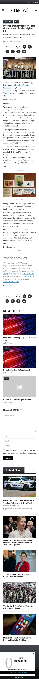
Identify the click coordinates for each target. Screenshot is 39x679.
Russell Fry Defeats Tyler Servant (17, 400)
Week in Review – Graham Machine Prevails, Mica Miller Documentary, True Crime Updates (17, 542)
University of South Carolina (16, 86)
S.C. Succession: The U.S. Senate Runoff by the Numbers (16, 575)
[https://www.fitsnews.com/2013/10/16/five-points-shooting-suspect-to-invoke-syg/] (19, 324)
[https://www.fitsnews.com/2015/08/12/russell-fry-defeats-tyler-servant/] (19, 386)
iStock (9, 285)
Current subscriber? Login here (17, 672)
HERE (5, 273)
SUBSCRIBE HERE (11, 281)
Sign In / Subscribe (33, 2)
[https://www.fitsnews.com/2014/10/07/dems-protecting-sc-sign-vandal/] (19, 357)
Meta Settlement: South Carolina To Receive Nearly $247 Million (18, 639)
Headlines (8, 21)
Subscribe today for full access (17, 669)
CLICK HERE (28, 273)
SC (16, 21)
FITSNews (8, 41)
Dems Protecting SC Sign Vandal (16, 370)
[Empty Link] (33, 470)
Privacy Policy (19, 677)
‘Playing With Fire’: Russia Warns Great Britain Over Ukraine (19, 607)
